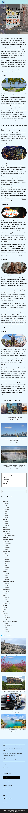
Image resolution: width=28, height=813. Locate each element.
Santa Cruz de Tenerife (10, 535)
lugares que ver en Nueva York (16, 191)
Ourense (7, 601)
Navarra (5, 611)
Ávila (6, 553)
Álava (6, 615)
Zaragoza (7, 525)
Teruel (6, 523)
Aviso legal (5, 795)
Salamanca (7, 561)
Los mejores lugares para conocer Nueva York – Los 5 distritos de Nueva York (14, 416)
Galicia (4, 595)
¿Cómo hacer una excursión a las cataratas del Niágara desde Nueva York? (14, 465)
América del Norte (9, 625)
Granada (7, 509)
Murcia (4, 609)
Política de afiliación (7, 798)
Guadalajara (7, 547)
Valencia (7, 587)
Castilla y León (6, 551)
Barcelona (7, 573)
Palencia (7, 559)
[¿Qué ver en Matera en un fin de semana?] (13, 646)
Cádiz (6, 505)
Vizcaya (7, 619)
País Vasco (5, 613)
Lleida (6, 577)
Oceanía (7, 631)
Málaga (6, 515)
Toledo (6, 549)
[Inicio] (1, 29)
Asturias (5, 527)
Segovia (7, 563)
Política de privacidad (7, 785)
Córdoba (7, 507)
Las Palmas (7, 533)
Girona (6, 575)
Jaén (6, 513)
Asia (6, 627)
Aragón (5, 519)
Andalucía (5, 501)
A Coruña (7, 597)
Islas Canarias (6, 531)
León (6, 557)
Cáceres (6, 593)
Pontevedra (7, 603)
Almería (7, 503)
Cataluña (5, 571)
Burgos (6, 555)
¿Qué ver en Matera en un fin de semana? (14, 655)
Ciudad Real (8, 543)
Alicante (7, 583)
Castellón (7, 585)
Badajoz (7, 591)
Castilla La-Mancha (8, 539)
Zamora (6, 569)
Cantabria (5, 537)
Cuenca (6, 545)
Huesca (6, 521)
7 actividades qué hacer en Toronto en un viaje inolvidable (14, 439)
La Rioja (5, 605)
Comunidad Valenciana (8, 581)
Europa (6, 629)
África (6, 623)
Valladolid (7, 567)
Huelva (6, 511)
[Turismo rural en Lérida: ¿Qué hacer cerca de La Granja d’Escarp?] (13, 664)
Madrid (5, 607)
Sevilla (6, 517)
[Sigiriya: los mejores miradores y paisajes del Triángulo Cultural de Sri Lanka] (13, 683)
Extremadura (6, 589)
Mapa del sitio (6, 788)
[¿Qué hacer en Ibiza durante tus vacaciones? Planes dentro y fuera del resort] (13, 721)
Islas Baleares (6, 529)
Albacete (7, 541)
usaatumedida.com (22, 60)
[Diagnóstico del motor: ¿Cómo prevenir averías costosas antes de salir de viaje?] (13, 702)
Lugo (6, 599)
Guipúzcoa (7, 617)
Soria (6, 565)
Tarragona (7, 579)
